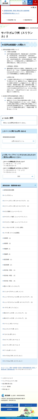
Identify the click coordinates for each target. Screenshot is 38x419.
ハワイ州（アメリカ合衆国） (12, 232)
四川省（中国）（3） (10, 281)
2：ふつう (18, 163)
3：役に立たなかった (10, 165)
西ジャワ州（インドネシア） (12, 286)
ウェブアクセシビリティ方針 (9, 381)
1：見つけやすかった (10, 170)
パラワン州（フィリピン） (11, 307)
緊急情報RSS (28, 20)
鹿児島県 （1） (8, 259)
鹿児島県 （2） (8, 265)
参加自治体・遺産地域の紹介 (12, 185)
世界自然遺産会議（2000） (29, 367)
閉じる (34, 7)
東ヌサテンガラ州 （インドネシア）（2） (15, 318)
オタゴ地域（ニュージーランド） (13, 211)
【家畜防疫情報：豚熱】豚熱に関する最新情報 (16, 10)
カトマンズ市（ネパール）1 (12, 339)
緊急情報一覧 (12, 20)
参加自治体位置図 (9, 190)
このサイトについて (7, 378)
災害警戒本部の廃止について (11, 13)
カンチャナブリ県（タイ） (11, 329)
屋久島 (19, 367)
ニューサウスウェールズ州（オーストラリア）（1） (18, 297)
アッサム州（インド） (10, 350)
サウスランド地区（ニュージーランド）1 (15, 216)
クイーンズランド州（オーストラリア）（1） (17, 200)
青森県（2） (7, 254)
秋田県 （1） (7, 238)
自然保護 (15, 367)
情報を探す (30, 3)
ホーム (2, 367)
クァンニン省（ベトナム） (11, 323)
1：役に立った (9, 163)
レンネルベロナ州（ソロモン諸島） (14, 227)
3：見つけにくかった (10, 172)
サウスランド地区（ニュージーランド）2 (15, 222)
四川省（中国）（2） (10, 275)
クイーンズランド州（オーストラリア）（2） (17, 206)
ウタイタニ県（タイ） (10, 334)
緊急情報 (35, 3)
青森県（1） (7, 248)
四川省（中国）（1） (10, 270)
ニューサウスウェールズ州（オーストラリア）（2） (18, 302)
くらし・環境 (8, 367)
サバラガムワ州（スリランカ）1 (13, 355)
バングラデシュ (8, 195)
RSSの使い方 (5, 389)
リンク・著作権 (6, 386)
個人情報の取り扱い (7, 383)
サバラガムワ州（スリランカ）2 (13, 361)
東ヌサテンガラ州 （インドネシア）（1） (15, 313)
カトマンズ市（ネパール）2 (12, 345)
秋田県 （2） (7, 243)
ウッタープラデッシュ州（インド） (14, 291)
